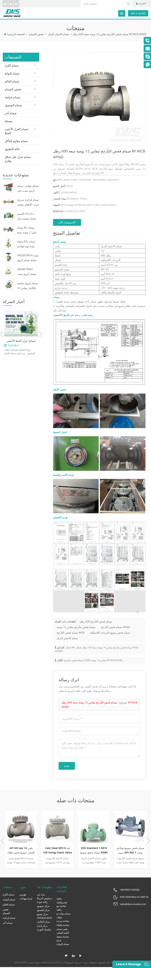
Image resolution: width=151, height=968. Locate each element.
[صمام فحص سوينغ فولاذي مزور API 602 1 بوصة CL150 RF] (130, 827)
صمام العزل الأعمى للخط (16, 131)
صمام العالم (12, 81)
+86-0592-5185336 (129, 889)
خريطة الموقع (74, 962)
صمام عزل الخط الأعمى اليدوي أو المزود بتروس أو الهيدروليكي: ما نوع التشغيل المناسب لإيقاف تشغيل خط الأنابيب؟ (21, 341)
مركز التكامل (43, 921)
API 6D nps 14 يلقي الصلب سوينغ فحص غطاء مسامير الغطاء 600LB (21, 850)
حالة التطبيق (12, 149)
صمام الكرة (12, 65)
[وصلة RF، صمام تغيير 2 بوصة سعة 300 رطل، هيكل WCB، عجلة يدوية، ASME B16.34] (8, 229)
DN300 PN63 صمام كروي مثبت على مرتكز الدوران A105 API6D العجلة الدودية (28, 271)
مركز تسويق (43, 906)
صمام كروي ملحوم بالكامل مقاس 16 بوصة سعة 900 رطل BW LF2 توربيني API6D (27, 285)
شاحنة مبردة (63, 921)
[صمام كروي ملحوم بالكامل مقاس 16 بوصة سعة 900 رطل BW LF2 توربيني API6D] (8, 284)
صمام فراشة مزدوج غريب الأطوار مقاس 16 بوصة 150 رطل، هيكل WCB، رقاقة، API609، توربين (28, 202)
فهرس (23, 894)
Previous (1, 334)
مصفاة (9, 121)
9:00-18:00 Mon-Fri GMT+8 (134, 897)
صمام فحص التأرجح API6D (115, 627)
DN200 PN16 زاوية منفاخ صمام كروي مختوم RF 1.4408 (28, 258)
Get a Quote (138, 13)
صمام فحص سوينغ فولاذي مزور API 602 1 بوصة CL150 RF (130, 850)
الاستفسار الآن (67, 222)
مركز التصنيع (43, 910)
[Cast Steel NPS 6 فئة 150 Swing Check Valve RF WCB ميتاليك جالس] (57, 827)
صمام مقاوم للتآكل (16, 141)
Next (40, 334)
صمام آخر (11, 113)
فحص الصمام (36, 34)
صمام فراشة (12, 97)
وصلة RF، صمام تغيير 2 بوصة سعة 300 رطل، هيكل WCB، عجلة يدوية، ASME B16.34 (27, 230)
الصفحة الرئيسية (16, 34)
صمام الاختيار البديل (58, 34)
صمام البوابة (12, 73)
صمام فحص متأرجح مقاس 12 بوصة (76, 627)
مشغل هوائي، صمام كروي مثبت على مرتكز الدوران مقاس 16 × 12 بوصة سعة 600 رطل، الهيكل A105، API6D (28, 188)
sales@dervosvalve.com (133, 904)
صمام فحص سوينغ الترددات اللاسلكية (110, 632)
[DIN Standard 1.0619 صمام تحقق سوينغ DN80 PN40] (94, 827)
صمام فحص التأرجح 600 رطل (96, 621)
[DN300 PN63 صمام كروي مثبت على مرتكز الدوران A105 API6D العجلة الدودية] (8, 270)
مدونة (86, 962)
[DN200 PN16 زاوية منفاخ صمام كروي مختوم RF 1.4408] (8, 256)
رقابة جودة (42, 902)
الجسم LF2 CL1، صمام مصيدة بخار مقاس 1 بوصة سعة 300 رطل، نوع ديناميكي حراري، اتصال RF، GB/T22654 (27, 216)
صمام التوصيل (13, 105)
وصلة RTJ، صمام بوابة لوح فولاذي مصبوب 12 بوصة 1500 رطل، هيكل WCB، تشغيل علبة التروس (27, 244)
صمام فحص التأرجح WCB (70, 632)
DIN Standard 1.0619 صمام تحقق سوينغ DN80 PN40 (94, 850)
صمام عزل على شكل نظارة (18, 159)
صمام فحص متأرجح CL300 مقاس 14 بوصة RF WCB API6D (93, 660)
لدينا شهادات (26, 898)
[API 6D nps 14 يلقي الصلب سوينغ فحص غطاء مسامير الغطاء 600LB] (21, 827)
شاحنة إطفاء (63, 925)
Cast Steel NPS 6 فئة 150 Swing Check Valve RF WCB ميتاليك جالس (57, 850)
